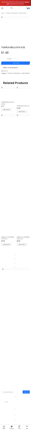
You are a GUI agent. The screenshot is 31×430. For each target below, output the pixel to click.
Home (2, 13)
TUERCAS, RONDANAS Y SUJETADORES (16, 13)
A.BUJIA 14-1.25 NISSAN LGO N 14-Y (23, 238)
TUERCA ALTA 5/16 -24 (23, 106)
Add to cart (16, 63)
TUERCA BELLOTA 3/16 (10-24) (7, 103)
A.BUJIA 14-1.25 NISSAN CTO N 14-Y (7, 238)
